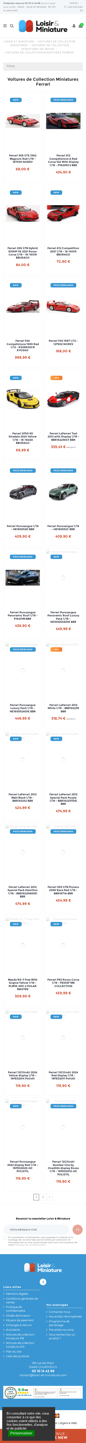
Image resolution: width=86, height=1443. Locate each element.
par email (12, 10)
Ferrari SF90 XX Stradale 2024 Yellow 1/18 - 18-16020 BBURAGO (23, 438)
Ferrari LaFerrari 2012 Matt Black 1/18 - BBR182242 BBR (23, 797)
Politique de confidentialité (30, 1245)
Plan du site (13, 1351)
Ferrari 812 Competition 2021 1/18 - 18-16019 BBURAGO (63, 251)
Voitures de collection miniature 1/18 (20, 1336)
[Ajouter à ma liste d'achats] (17, 147)
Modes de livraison (18, 1315)
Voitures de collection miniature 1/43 (20, 1344)
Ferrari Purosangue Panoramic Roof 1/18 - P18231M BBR (23, 615)
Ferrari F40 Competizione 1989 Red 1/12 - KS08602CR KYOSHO (23, 345)
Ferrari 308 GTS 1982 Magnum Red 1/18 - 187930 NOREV (22, 158)
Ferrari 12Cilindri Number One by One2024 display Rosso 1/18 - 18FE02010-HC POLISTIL (63, 1168)
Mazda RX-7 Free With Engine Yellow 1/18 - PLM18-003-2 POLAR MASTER (22, 984)
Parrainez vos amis (61, 1329)
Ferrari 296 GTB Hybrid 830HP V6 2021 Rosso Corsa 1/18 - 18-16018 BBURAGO (22, 253)
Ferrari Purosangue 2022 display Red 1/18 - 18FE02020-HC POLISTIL (22, 1166)
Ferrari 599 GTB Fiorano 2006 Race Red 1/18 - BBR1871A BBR (63, 890)
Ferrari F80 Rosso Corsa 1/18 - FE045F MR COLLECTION (63, 983)
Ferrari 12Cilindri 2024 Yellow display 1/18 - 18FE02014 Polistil (22, 1075)
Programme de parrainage (59, 1323)
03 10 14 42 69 (32, 3)
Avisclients (13, 1329)
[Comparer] (22, 147)
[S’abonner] (78, 1230)
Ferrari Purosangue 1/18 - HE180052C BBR (63, 528)
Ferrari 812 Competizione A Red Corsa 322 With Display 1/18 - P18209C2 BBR (63, 160)
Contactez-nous (12, 3)
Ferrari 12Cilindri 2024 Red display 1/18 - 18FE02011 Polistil (63, 1075)
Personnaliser (21, 1433)
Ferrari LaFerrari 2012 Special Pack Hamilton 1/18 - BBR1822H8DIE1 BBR (22, 892)
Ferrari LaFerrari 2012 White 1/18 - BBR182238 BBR (63, 708)
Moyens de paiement (20, 1320)
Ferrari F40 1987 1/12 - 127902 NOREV (63, 342)
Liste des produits (17, 1356)
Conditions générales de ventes (22, 1300)
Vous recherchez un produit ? (62, 1336)
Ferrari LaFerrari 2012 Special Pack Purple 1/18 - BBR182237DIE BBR (63, 799)
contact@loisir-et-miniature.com (43, 1375)
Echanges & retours (19, 1325)
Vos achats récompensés (65, 1316)
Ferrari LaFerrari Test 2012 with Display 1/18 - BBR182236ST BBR (63, 436)
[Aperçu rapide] (28, 147)
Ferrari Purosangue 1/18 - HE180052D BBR (23, 528)
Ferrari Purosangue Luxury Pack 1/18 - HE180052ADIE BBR (23, 708)
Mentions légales (17, 1293)
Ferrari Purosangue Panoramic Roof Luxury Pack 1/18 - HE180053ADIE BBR (63, 617)
